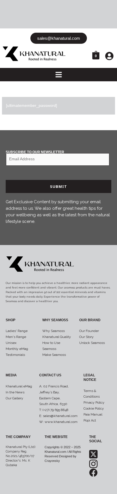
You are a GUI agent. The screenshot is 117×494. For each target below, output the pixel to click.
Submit (58, 186)
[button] (58, 75)
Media (11, 375)
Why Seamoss (55, 320)
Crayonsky (52, 460)
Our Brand (90, 320)
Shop (10, 320)
